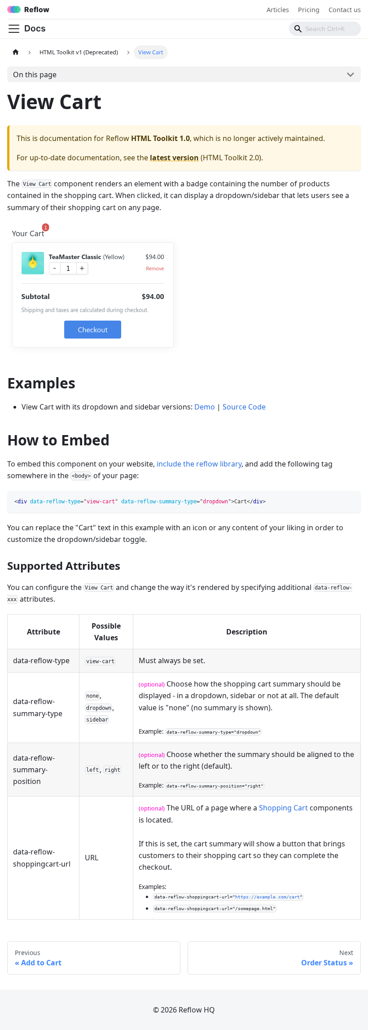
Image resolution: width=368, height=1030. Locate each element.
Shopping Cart (283, 808)
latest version (174, 158)
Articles (278, 9)
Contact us (345, 9)
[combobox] (325, 29)
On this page (35, 74)
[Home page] (15, 52)
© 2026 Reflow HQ (184, 1010)
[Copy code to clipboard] (349, 501)
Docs (35, 28)
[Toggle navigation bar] (14, 28)
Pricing (309, 9)
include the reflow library (199, 464)
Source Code (244, 407)
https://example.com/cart (267, 896)
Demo (204, 407)
